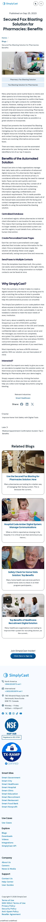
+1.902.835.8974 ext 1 (13, 691)
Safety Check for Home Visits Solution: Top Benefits (23, 573)
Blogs (4, 41)
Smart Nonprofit (9, 806)
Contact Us (7, 878)
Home (4, 38)
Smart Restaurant (10, 800)
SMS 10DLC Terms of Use (13, 903)
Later (4, 427)
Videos (5, 839)
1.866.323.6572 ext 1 (13, 684)
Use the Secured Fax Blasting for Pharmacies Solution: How (23, 478)
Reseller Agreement (11, 914)
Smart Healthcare (23, 398)
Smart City (7, 781)
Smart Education (10, 793)
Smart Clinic (8, 790)
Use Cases (7, 822)
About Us (6, 862)
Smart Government (11, 777)
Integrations (7, 842)
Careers (5, 865)
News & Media (9, 868)
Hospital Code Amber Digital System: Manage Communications (23, 526)
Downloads (7, 836)
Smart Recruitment (11, 797)
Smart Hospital (9, 787)
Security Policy (9, 908)
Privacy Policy (8, 906)
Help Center (7, 881)
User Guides (8, 885)
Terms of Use (8, 900)
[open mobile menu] (41, 3)
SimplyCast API (9, 846)
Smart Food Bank (10, 803)
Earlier (6, 414)
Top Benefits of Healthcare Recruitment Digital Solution (23, 621)
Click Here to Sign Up (23, 656)
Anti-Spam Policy (10, 911)
